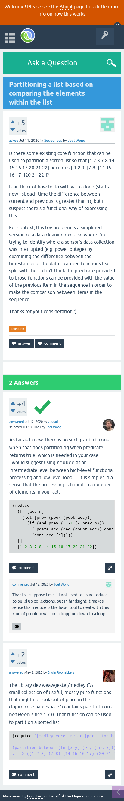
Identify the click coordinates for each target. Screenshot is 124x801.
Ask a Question (52, 63)
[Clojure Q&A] (27, 35)
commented (20, 584)
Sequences (53, 140)
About (66, 6)
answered (16, 421)
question (17, 329)
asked (13, 140)
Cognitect (35, 796)
